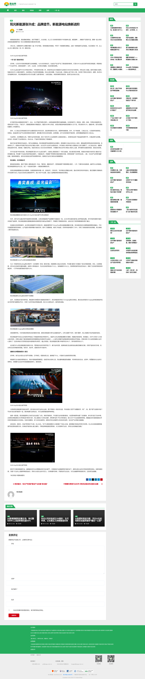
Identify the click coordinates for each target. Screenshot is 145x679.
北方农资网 (67, 630)
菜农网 (82, 630)
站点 (12, 599)
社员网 (72, 633)
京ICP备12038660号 (67, 674)
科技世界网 (55, 633)
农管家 (43, 633)
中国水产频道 (107, 644)
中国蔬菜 (96, 644)
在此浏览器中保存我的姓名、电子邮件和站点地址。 (28, 610)
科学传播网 (33, 646)
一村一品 (56, 10)
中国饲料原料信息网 (69, 644)
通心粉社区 (33, 638)
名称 (13, 578)
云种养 (51, 633)
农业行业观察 (34, 633)
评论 (12, 543)
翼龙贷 (50, 638)
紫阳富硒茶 (38, 646)
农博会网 (63, 644)
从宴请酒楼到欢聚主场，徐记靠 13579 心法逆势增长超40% (20, 519)
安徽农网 (48, 630)
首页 (15, 10)
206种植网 (84, 646)
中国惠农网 (57, 644)
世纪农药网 (92, 646)
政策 (40, 10)
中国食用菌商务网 (56, 646)
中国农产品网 (68, 646)
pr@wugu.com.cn (47, 664)
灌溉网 (111, 630)
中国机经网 (79, 646)
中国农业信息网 (62, 633)
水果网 (88, 646)
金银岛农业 (72, 630)
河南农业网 (85, 644)
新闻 (23, 10)
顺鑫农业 (46, 638)
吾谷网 (20, 29)
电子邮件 (14, 589)
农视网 (46, 644)
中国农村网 (101, 644)
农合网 (57, 630)
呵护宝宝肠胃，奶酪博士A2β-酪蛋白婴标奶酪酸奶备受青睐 (132, 40)
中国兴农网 (68, 633)
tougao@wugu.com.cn (77, 664)
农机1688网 (62, 646)
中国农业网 (48, 646)
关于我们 (33, 655)
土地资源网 (43, 646)
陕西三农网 (47, 633)
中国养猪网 (77, 630)
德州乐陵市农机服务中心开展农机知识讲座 (131, 90)
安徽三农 (76, 644)
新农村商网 (41, 644)
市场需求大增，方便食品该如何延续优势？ (116, 172)
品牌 (48, 10)
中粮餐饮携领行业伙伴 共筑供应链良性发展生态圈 (81, 484)
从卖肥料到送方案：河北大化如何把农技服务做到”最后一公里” (88, 519)
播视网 (37, 644)
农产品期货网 (53, 630)
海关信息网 (42, 630)
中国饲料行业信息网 (104, 630)
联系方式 (39, 655)
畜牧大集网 (62, 630)
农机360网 (39, 633)
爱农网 (92, 644)
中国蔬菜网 (33, 630)
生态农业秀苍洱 (114, 250)
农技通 (32, 10)
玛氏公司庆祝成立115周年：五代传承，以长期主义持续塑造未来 (55, 519)
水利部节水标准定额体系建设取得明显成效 (131, 253)
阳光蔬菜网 (74, 646)
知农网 (111, 644)
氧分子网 (38, 630)
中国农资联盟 (87, 630)
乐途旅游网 (33, 644)
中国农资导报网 (51, 644)
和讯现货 (92, 630)
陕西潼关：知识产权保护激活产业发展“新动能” (31, 484)
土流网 (89, 644)
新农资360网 (97, 630)
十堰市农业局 (40, 638)
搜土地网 (80, 644)
